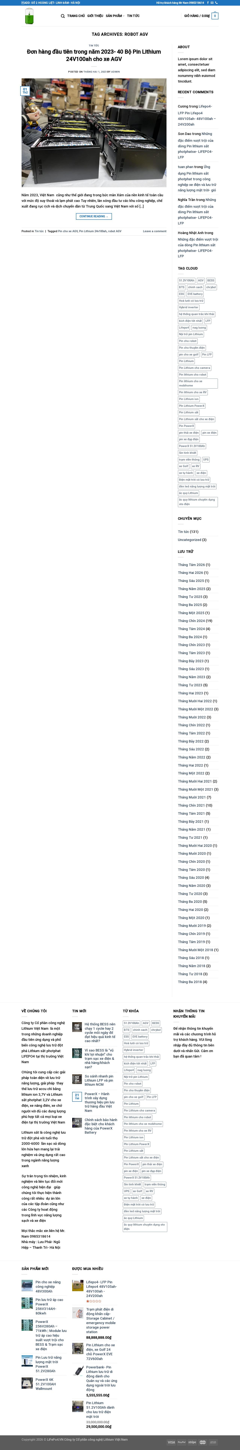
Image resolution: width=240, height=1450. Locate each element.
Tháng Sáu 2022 (191, 749)
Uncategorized (189, 540)
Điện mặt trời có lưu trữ (194, 479)
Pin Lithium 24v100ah (93, 231)
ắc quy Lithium (188, 493)
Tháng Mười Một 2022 (195, 709)
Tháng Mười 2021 (192, 797)
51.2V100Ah (186, 280)
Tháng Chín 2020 (191, 862)
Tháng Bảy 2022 (191, 741)
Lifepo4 (184, 327)
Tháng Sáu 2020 (191, 878)
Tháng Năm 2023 (191, 677)
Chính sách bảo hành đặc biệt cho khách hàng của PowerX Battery (101, 1126)
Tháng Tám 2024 (191, 629)
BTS (181, 287)
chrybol (211, 287)
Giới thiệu (95, 16)
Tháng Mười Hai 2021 (195, 781)
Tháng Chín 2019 (191, 934)
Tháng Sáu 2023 (191, 669)
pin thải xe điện (189, 432)
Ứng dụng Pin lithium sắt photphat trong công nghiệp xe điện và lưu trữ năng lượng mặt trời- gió (197, 178)
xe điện (201, 473)
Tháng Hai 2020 (190, 910)
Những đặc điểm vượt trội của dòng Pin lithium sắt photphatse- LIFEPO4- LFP (195, 145)
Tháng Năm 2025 (191, 589)
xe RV (195, 466)
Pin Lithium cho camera (194, 368)
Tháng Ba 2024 (190, 637)
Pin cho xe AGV (68, 231)
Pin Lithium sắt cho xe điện (196, 419)
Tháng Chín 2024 (191, 621)
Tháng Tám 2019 (191, 942)
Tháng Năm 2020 (191, 886)
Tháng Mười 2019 (192, 926)
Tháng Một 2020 (191, 918)
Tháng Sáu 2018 (191, 958)
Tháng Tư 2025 (190, 597)
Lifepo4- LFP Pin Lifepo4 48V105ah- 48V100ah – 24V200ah (197, 115)
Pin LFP (207, 354)
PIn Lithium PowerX (191, 406)
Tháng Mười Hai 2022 (195, 701)
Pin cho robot (187, 341)
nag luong (199, 327)
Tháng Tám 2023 (191, 653)
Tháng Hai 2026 (190, 573)
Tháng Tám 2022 (191, 733)
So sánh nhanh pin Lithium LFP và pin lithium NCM (99, 1080)
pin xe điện (209, 432)
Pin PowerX (186, 426)
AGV (201, 280)
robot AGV (115, 231)
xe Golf (183, 466)
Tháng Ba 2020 (190, 902)
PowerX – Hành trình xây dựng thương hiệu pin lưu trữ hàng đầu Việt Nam (99, 1102)
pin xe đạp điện (189, 439)
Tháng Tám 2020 (191, 870)
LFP (208, 321)
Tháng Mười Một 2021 (195, 789)
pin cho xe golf (188, 354)
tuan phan (185, 167)
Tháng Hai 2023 (190, 693)
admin (115, 71)
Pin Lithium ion (189, 399)
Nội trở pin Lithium (191, 334)
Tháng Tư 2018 (190, 974)
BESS (210, 280)
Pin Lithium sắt (188, 412)
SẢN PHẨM (114, 16)
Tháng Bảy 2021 (191, 822)
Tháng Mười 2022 (192, 717)
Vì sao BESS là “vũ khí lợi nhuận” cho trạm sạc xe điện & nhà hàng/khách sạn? (99, 1058)
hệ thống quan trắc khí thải (196, 314)
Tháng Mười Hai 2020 (195, 846)
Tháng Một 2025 (191, 613)
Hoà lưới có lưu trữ (191, 300)
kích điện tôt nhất (190, 321)
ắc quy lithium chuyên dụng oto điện (197, 502)
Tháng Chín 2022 (191, 725)
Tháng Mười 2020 (192, 854)
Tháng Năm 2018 (191, 966)
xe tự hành (186, 473)
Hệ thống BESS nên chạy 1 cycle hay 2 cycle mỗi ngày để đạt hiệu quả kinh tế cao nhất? (100, 1032)
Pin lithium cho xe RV (193, 392)
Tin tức (133, 16)
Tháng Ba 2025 (190, 605)
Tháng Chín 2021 (191, 805)
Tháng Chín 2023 (191, 645)
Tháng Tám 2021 (191, 813)
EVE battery (195, 294)
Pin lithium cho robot (192, 374)
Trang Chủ (76, 16)
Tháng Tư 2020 (190, 894)
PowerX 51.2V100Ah (192, 446)
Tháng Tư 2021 (190, 838)
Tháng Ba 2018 (190, 982)
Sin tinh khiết (187, 453)
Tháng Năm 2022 (191, 757)
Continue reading (94, 216)
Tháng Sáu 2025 (191, 581)
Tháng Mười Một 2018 (195, 950)
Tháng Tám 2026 (191, 565)
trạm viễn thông (189, 459)
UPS (205, 459)
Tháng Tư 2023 (190, 685)
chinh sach (195, 287)
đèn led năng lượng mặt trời (197, 486)
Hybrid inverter (188, 307)
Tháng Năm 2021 (191, 829)
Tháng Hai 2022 (190, 765)
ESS (181, 294)
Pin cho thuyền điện (192, 347)
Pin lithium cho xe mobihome (190, 383)
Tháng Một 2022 (191, 773)
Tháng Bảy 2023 (191, 661)
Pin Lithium (186, 361)
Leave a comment (154, 231)
